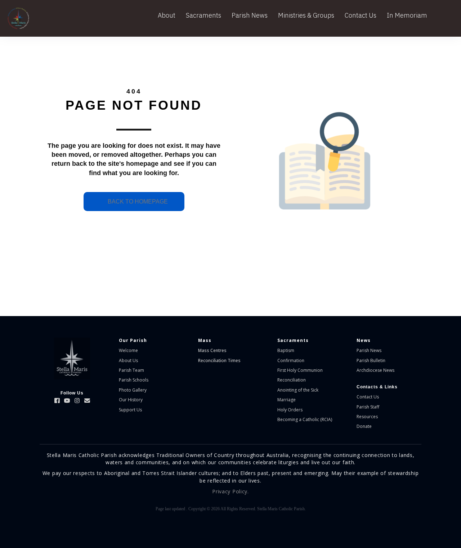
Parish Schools (133, 380)
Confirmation (290, 360)
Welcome (128, 350)
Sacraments (203, 15)
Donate (364, 426)
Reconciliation (291, 380)
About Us (128, 360)
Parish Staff (368, 407)
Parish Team (131, 370)
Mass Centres (212, 350)
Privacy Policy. (230, 491)
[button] (57, 400)
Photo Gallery (133, 390)
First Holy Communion (300, 370)
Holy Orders (290, 410)
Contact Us (360, 15)
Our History (131, 400)
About (166, 15)
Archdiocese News (375, 370)
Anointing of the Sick (297, 390)
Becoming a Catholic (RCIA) (304, 419)
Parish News (250, 15)
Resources (367, 417)
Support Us (130, 410)
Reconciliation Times (219, 360)
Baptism (285, 350)
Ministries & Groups (306, 15)
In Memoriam (407, 15)
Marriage (286, 400)
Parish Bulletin (371, 360)
